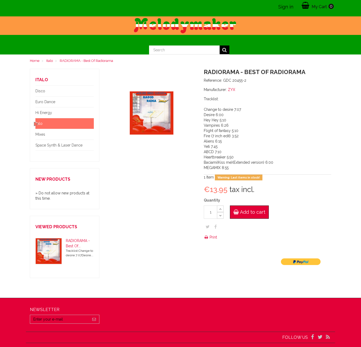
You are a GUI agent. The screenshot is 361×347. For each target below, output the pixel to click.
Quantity (212, 200)
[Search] (224, 49)
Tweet (207, 227)
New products (52, 179)
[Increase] (220, 209)
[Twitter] (321, 337)
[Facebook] (313, 337)
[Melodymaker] (180, 26)
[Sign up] (94, 319)
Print (213, 237)
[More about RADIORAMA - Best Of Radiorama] (48, 251)
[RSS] (328, 337)
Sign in (285, 7)
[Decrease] (220, 215)
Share (215, 227)
